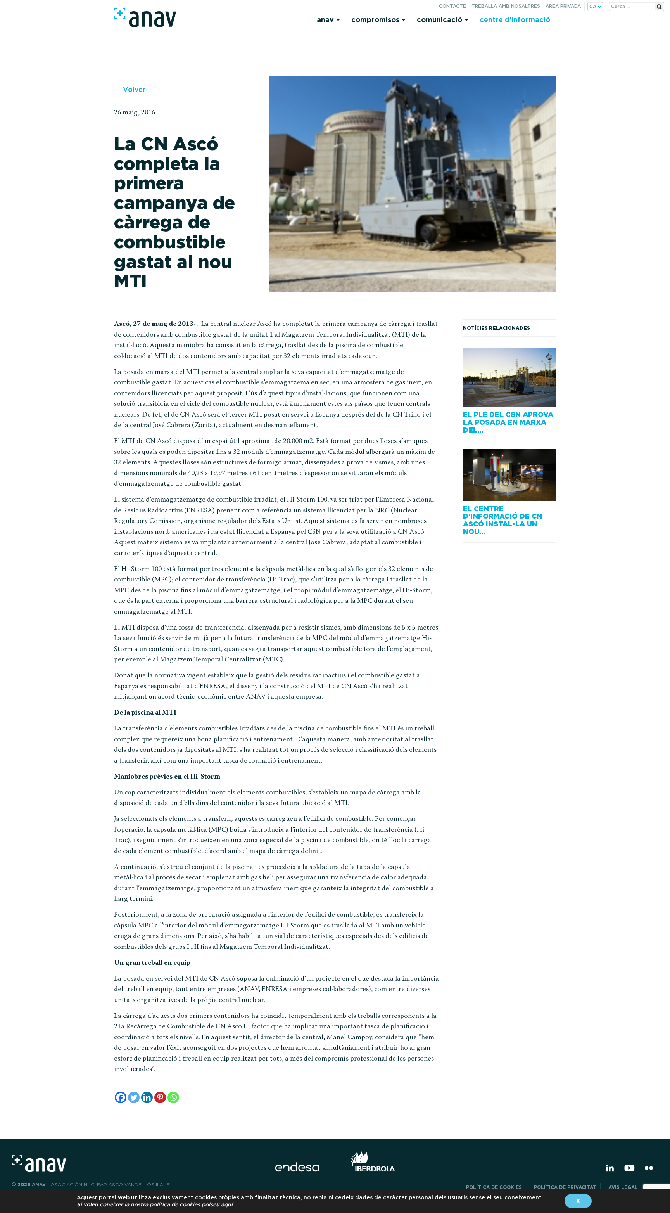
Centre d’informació (515, 20)
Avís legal (629, 1187)
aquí (227, 1204)
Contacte (452, 6)
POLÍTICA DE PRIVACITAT (565, 1187)
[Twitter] (134, 1097)
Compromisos (376, 20)
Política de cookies (494, 1187)
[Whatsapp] (173, 1097)
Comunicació (440, 20)
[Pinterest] (160, 1097)
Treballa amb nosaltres (505, 6)
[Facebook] (120, 1097)
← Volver (129, 89)
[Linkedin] (147, 1097)
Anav (326, 20)
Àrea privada (563, 6)
